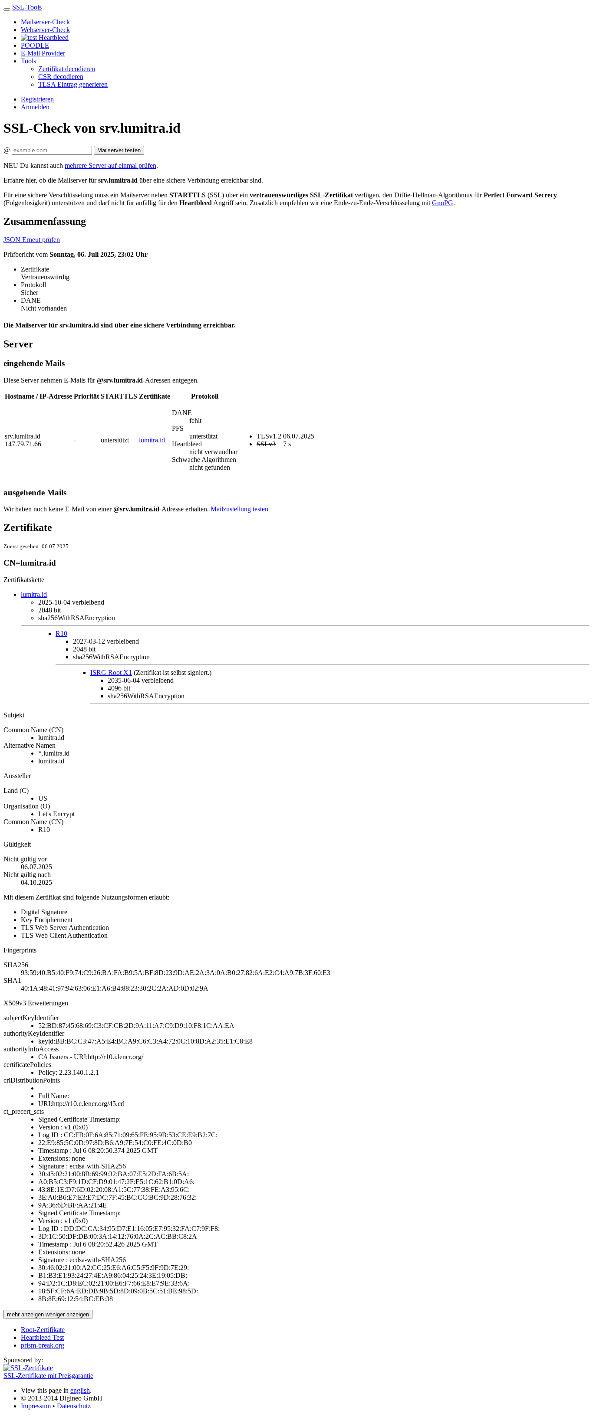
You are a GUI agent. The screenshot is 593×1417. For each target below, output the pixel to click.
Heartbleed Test (42, 1337)
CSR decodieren (60, 76)
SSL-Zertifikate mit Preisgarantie (48, 1375)
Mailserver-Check (45, 22)
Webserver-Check (45, 29)
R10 (61, 633)
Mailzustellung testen (239, 509)
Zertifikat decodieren (66, 68)
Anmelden (35, 107)
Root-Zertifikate (43, 1329)
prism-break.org (42, 1345)
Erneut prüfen (41, 239)
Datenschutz (74, 1406)
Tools (28, 61)
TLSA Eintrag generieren (73, 84)
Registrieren (37, 99)
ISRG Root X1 (111, 672)
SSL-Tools (27, 7)
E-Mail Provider (43, 53)
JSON (12, 239)
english (80, 1390)
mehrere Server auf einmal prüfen (110, 165)
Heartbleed (53, 37)
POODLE (35, 45)
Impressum (36, 1406)
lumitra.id (152, 440)
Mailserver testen (119, 150)
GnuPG (442, 202)
